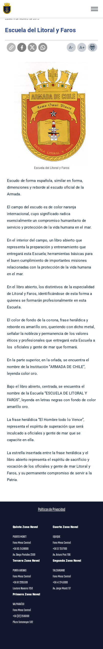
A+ (82, 47)
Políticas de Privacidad (51, 510)
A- (71, 47)
